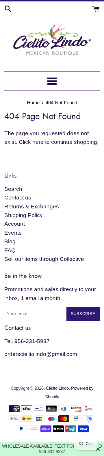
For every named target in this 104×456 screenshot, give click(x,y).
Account (14, 224)
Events (13, 233)
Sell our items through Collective (44, 259)
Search (13, 189)
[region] (52, 449)
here (38, 142)
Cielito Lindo (57, 388)
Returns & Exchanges (31, 206)
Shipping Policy (23, 215)
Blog (10, 241)
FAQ (10, 250)
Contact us (17, 198)
